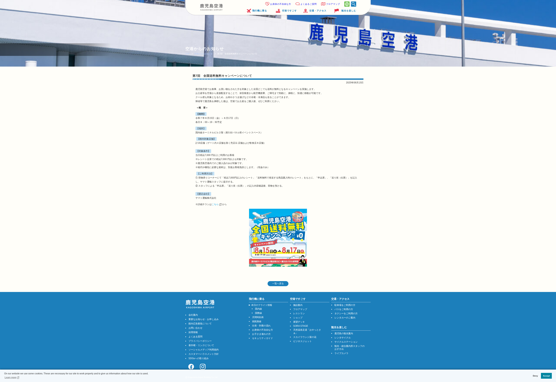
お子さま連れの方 (261, 334)
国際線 (258, 313)
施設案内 (297, 305)
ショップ (297, 317)
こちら (215, 204)
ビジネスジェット (302, 341)
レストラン (299, 313)
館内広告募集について (200, 323)
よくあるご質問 (308, 4)
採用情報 (193, 332)
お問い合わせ (195, 328)
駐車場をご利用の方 (344, 305)
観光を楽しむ (348, 10)
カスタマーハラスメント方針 (204, 354)
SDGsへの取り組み (199, 358)
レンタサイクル (342, 337)
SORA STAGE (300, 326)
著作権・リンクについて (201, 345)
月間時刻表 (258, 317)
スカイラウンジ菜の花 (304, 337)
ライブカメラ (341, 353)
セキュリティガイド (262, 338)
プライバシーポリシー (200, 341)
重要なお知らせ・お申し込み (204, 319)
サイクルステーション (346, 342)
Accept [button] (546, 376)
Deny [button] (535, 376)
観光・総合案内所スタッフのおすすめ (349, 347)
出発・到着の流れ (261, 325)
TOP (187, 54)
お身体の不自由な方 (280, 4)
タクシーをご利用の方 (346, 313)
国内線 (258, 309)
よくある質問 (195, 336)
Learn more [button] (10, 377)
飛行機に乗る (259, 10)
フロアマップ (333, 4)
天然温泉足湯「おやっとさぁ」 (307, 331)
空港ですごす (289, 10)
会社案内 (193, 315)
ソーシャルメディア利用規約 (204, 349)
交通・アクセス (318, 10)
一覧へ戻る (278, 283)
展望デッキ (299, 322)
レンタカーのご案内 (344, 317)
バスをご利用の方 (343, 309)
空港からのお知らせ (203, 54)
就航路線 (256, 321)
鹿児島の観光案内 (343, 333)
